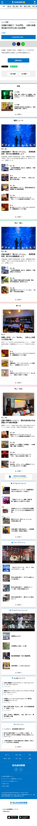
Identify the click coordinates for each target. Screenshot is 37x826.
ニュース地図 (4, 22)
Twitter (21, 769)
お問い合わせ (6, 783)
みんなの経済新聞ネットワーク (18, 803)
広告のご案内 (6, 786)
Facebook (16, 769)
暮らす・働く (27, 6)
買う (21, 6)
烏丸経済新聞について (8, 776)
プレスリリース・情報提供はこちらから (12, 778)
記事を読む (18, 60)
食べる (9, 6)
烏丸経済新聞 (17, 2)
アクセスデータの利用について (10, 781)
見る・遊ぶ (15, 6)
